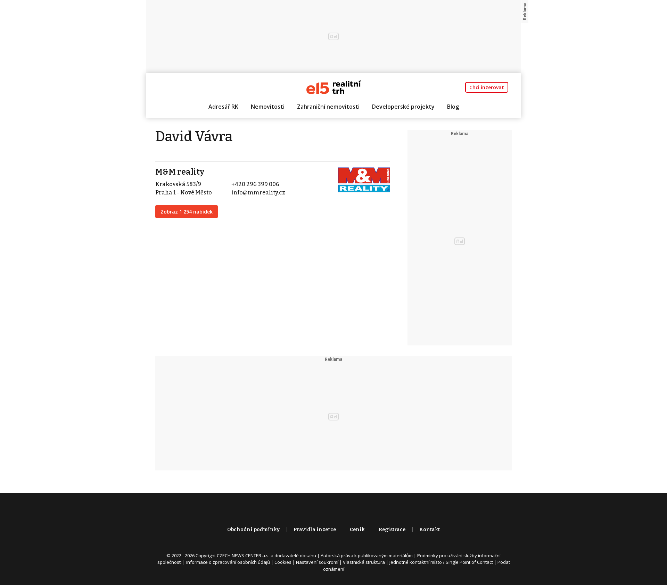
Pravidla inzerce (315, 530)
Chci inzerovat (486, 87)
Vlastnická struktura (364, 562)
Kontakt (429, 530)
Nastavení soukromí (317, 562)
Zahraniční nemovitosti (328, 106)
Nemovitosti (268, 106)
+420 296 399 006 (255, 184)
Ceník (357, 530)
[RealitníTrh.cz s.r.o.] (333, 86)
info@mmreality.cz (258, 192)
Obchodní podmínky (253, 530)
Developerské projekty (403, 106)
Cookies (282, 562)
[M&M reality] (364, 179)
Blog (453, 106)
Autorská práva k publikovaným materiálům (367, 555)
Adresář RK (223, 106)
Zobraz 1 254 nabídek (186, 211)
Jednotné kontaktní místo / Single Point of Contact (441, 562)
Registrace (392, 530)
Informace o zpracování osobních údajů (228, 562)
